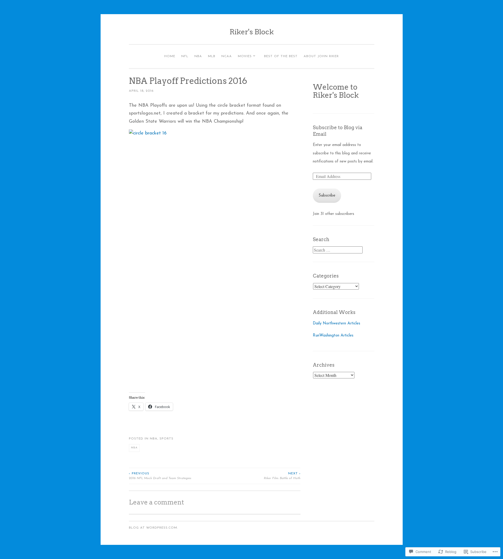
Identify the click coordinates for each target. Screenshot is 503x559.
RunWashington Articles (333, 336)
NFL (184, 56)
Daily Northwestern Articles (336, 323)
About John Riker (321, 56)
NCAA (226, 56)
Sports (166, 438)
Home (169, 56)
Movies (245, 56)
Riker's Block (251, 32)
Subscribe (327, 196)
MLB (211, 56)
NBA (198, 56)
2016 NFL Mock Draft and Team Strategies (160, 476)
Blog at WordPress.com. (153, 527)
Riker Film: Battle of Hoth (282, 476)
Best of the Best (281, 56)
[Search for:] (338, 251)
